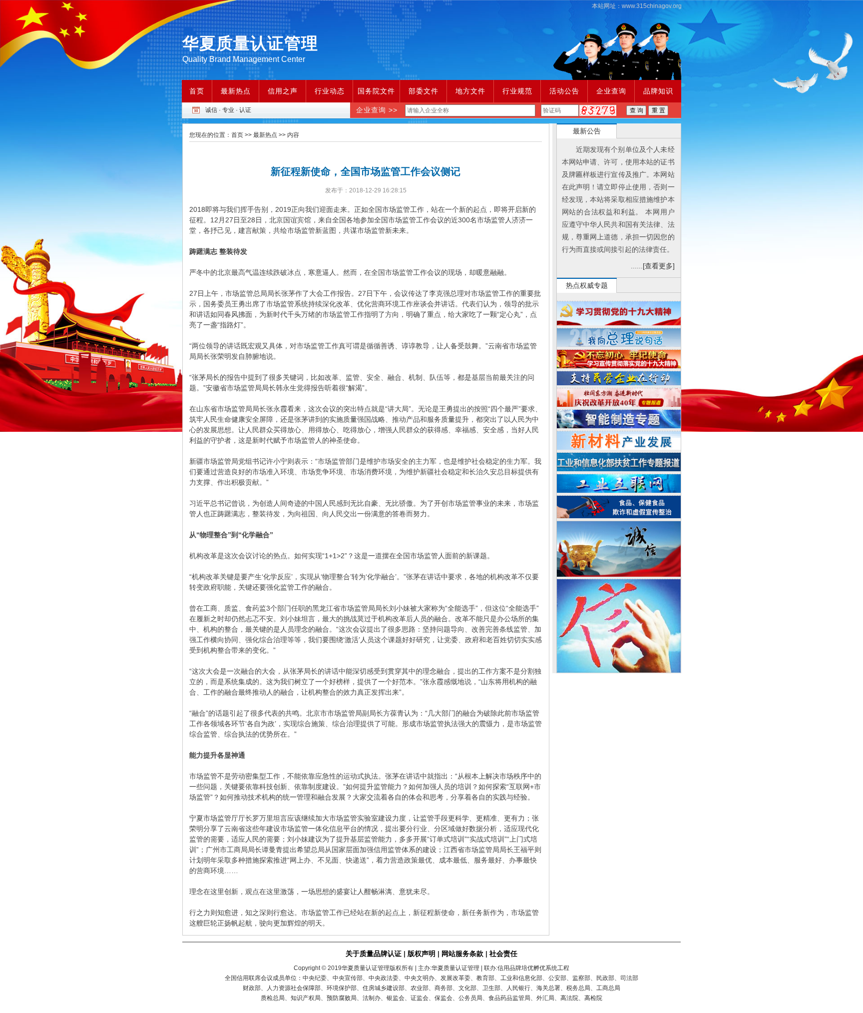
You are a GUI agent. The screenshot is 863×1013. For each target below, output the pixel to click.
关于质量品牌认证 (374, 954)
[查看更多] (659, 266)
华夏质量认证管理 (250, 43)
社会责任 (503, 954)
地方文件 (470, 91)
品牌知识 (658, 91)
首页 (196, 91)
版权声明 (421, 954)
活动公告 (564, 91)
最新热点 (236, 91)
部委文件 (423, 91)
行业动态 (330, 91)
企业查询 (611, 91)
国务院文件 (376, 91)
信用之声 (283, 91)
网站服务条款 (462, 954)
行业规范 (517, 91)
